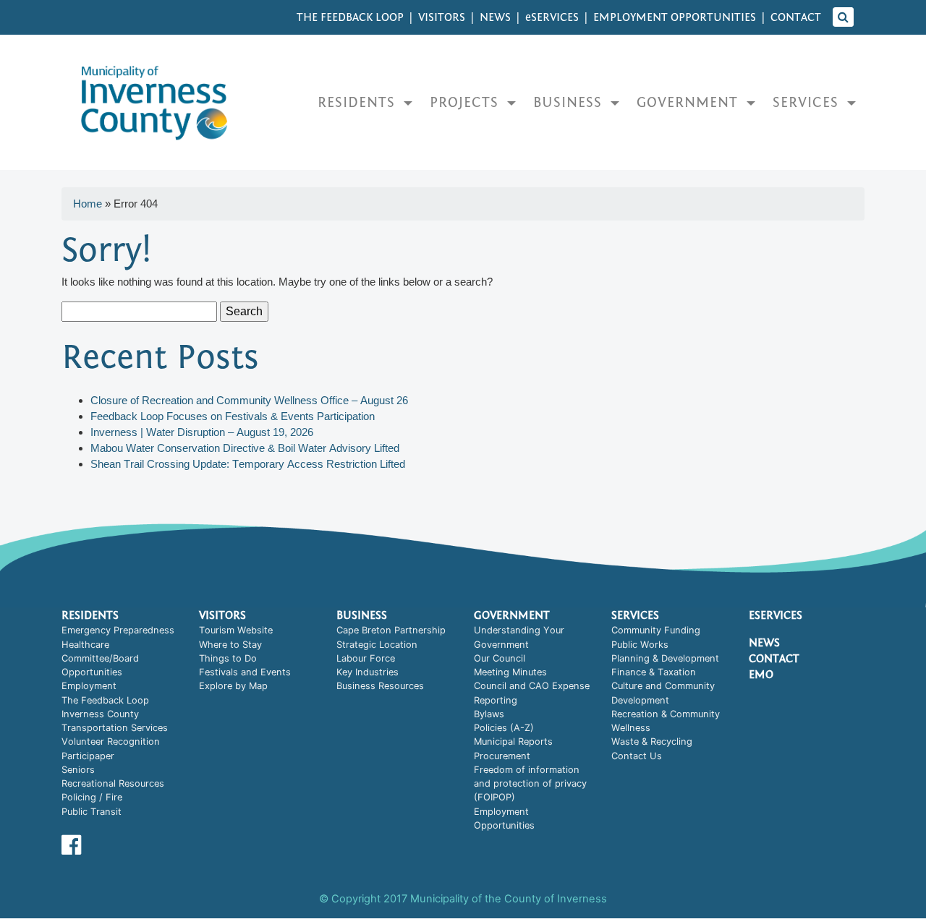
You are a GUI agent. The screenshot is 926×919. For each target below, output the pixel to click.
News (495, 17)
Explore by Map (233, 685)
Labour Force (365, 658)
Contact (795, 17)
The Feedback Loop (350, 17)
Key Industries (367, 672)
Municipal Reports (513, 741)
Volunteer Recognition (110, 741)
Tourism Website (236, 630)
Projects (466, 102)
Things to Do (228, 658)
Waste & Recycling (651, 741)
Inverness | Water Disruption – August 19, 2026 (201, 432)
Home (87, 203)
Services (808, 102)
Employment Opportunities (674, 17)
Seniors (78, 769)
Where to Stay (230, 644)
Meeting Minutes (510, 672)
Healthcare (85, 644)
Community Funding (655, 630)
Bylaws (489, 714)
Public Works (639, 644)
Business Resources (380, 685)
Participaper (87, 756)
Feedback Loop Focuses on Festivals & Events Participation (235, 416)
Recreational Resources (112, 783)
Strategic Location (376, 644)
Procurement (502, 756)
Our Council (499, 658)
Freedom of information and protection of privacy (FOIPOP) (530, 783)
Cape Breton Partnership (391, 630)
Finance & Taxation (653, 672)
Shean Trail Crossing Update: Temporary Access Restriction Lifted (247, 464)
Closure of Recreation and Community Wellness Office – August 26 (249, 400)
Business (569, 102)
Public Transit (91, 811)
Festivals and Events (245, 672)
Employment (88, 685)
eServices (775, 615)
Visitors (441, 17)
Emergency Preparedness (117, 630)
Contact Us (636, 756)
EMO (761, 674)
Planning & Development (665, 658)
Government (689, 102)
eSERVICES (552, 17)
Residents (358, 102)
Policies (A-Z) (504, 727)
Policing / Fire (91, 797)
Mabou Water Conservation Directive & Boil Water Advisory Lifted (244, 448)
